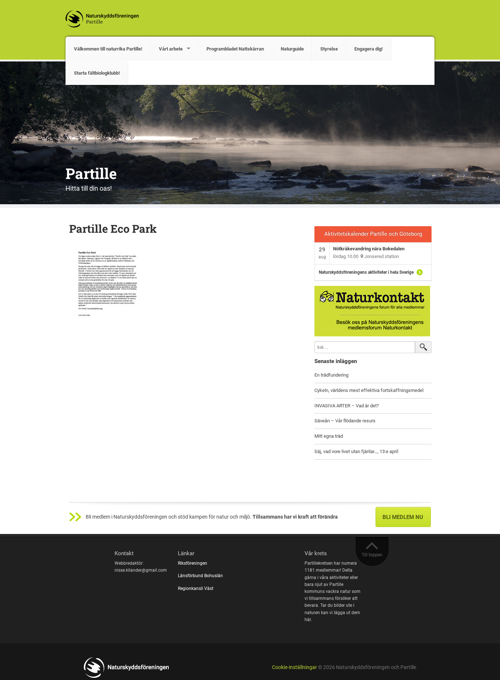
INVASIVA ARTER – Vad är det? (346, 405)
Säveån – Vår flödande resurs (345, 420)
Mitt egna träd (328, 436)
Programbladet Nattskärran (235, 49)
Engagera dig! (368, 49)
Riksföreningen (193, 563)
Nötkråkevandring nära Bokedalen (368, 248)
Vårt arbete (171, 49)
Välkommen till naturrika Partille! (108, 49)
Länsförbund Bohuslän (201, 575)
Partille (91, 173)
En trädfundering (331, 375)
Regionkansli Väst (196, 588)
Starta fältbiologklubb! (97, 73)
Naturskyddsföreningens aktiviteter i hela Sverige (366, 272)
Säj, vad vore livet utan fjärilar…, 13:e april (356, 451)
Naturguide (292, 49)
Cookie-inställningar (294, 667)
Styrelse (329, 49)
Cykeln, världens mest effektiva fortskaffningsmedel (368, 390)
